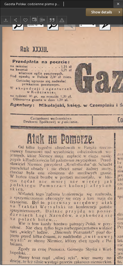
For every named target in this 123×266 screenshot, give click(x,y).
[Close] (118, 4)
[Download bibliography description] (42, 20)
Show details (101, 12)
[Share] (15, 20)
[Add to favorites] (25, 20)
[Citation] (52, 20)
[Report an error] (62, 20)
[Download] (6, 20)
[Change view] (33, 20)
